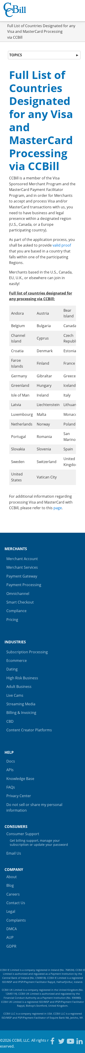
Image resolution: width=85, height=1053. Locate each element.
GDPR (11, 946)
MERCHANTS (16, 548)
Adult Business (19, 686)
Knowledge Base (20, 778)
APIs (10, 769)
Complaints (16, 920)
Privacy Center (18, 795)
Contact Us (15, 902)
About (11, 876)
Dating (12, 669)
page (57, 507)
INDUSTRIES (15, 641)
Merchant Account (22, 558)
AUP (10, 937)
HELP (9, 752)
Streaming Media (20, 703)
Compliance (16, 610)
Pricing (12, 619)
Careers (13, 894)
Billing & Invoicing (21, 712)
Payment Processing (23, 584)
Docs (10, 761)
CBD (10, 721)
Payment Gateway (21, 576)
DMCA (11, 928)
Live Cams (14, 695)
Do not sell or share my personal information (34, 807)
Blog (10, 885)
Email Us (13, 853)
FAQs (10, 787)
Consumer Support (37, 839)
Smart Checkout (20, 602)
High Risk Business (22, 677)
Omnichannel (17, 593)
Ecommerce (16, 660)
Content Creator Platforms (29, 729)
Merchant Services (22, 567)
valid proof (62, 245)
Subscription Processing (27, 651)
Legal (10, 911)
